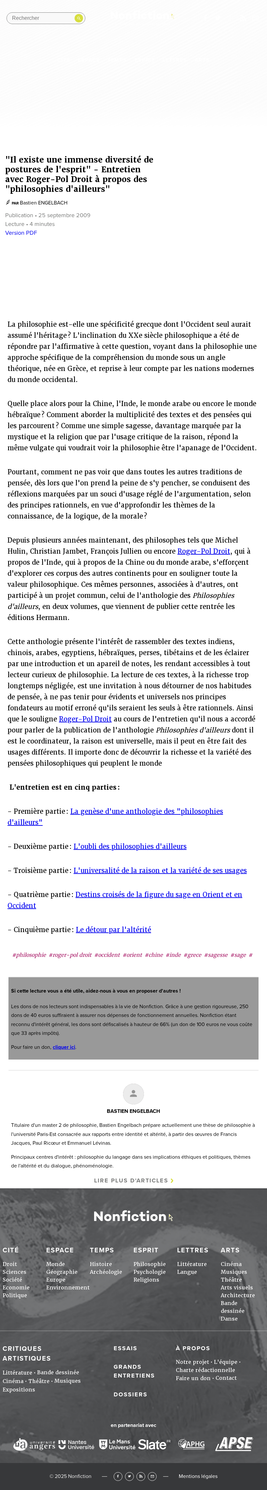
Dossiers (131, 1394)
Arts (202, 60)
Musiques (234, 1272)
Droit (10, 1264)
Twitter (129, 1476)
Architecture (238, 1295)
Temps (117, 60)
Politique (15, 1295)
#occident (107, 955)
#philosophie (29, 955)
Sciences (14, 1272)
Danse (229, 1318)
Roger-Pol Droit (203, 551)
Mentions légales (198, 1476)
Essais (125, 1348)
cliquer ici (64, 1047)
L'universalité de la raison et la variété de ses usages (160, 870)
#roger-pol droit (70, 955)
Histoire (101, 1264)
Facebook (118, 1476)
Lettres (174, 60)
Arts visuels (237, 1287)
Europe (55, 1279)
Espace (89, 60)
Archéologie (106, 1272)
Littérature (192, 1264)
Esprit (145, 60)
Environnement (68, 1287)
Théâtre (231, 1279)
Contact (226, 1378)
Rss (243, 18)
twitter (218, 18)
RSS (140, 1476)
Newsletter (255, 18)
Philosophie (150, 1264)
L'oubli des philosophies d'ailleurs (130, 846)
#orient (132, 955)
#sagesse (216, 955)
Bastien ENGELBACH (43, 203)
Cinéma (231, 1264)
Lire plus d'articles (131, 1180)
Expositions (19, 1389)
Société (12, 1279)
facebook (205, 18)
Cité (63, 60)
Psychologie (150, 1272)
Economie (16, 1287)
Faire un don (193, 1378)
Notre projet (192, 1362)
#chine (154, 955)
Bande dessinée (58, 1372)
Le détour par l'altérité (113, 930)
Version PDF (21, 232)
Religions (146, 1279)
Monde (55, 1264)
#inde (173, 955)
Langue (187, 1272)
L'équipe (225, 1362)
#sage (238, 955)
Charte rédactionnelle (205, 1370)
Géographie (61, 1272)
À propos (193, 1348)
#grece (192, 955)
